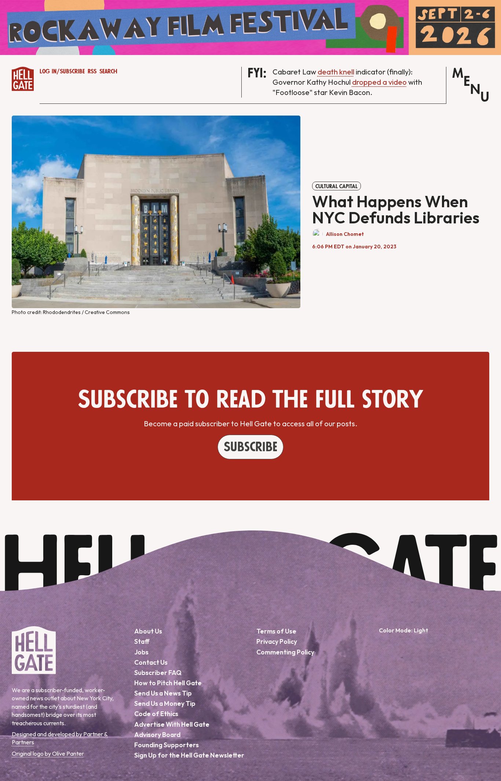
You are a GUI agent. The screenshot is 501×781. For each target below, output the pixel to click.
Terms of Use (276, 631)
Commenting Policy (285, 652)
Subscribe (72, 71)
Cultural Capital (336, 186)
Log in (48, 71)
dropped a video (379, 82)
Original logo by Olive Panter (48, 753)
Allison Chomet (345, 234)
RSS (92, 71)
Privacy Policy (276, 641)
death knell (336, 71)
